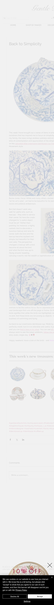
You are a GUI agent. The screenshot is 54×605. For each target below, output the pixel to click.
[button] (49, 565)
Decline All (14, 596)
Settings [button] (27, 601)
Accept (40, 596)
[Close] (50, 579)
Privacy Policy (21, 590)
